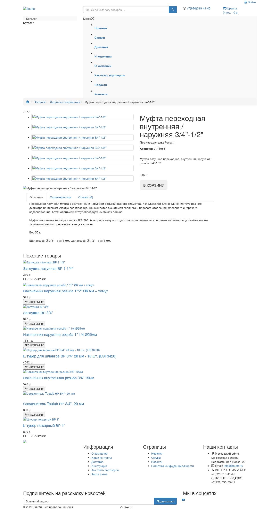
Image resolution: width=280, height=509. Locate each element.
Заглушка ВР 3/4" (38, 312)
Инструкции (99, 466)
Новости (156, 462)
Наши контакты (101, 457)
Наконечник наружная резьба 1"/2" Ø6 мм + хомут (65, 290)
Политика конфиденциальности (172, 466)
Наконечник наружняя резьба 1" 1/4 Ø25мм (60, 334)
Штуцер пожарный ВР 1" (44, 425)
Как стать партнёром (105, 470)
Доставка (97, 462)
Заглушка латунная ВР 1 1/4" (48, 268)
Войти (251, 2)
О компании (99, 453)
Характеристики (60, 197)
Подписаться (165, 501)
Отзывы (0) (85, 197)
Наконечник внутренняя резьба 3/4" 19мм (58, 377)
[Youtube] (183, 500)
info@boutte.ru (233, 466)
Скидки (156, 457)
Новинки (157, 453)
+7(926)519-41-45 (199, 8)
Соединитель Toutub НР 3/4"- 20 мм (53, 403)
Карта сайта (99, 474)
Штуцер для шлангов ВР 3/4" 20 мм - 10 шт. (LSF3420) (69, 355)
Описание (36, 197)
